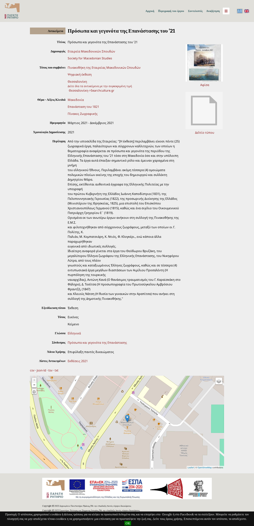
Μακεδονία (76, 100)
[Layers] (219, 381)
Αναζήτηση (213, 11)
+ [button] (34, 380)
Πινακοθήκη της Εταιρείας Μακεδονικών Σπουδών (104, 68)
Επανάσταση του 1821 (83, 107)
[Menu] (226, 11)
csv (32, 370)
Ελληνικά (74, 333)
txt (56, 370)
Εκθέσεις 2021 (78, 361)
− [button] (34, 385)
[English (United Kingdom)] (246, 11)
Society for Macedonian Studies (90, 58)
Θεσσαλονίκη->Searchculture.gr (91, 90)
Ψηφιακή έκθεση (80, 74)
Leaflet (191, 467)
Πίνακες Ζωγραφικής (83, 114)
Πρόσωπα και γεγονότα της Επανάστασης (97, 343)
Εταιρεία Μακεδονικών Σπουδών (91, 51)
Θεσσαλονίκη (77, 82)
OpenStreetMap (204, 467)
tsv (50, 370)
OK (128, 523)
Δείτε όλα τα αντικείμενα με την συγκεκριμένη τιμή (100, 86)
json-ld (41, 370)
